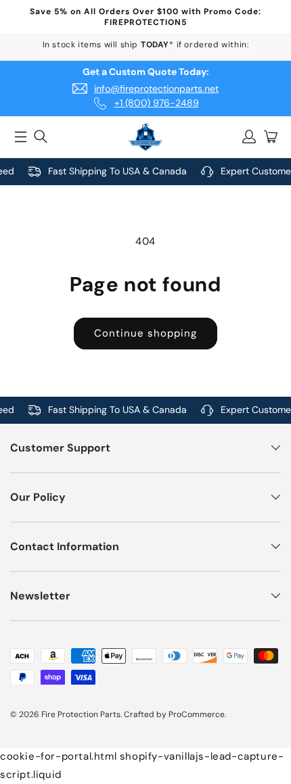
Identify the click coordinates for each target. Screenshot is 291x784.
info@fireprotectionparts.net (156, 88)
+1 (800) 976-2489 (156, 103)
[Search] (40, 136)
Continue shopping (145, 333)
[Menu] (20, 136)
